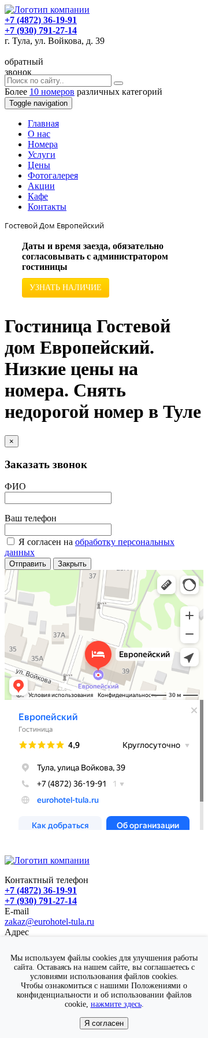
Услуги (41, 155)
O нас (39, 134)
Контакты (47, 207)
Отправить (27, 563)
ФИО (15, 486)
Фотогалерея (53, 175)
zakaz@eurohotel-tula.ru (49, 921)
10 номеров (52, 92)
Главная (43, 123)
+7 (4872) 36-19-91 (41, 20)
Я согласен (104, 1023)
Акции (41, 186)
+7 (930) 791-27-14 (41, 30)
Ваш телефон (31, 518)
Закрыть (72, 563)
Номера (43, 144)
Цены (39, 165)
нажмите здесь (116, 1004)
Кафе (38, 196)
